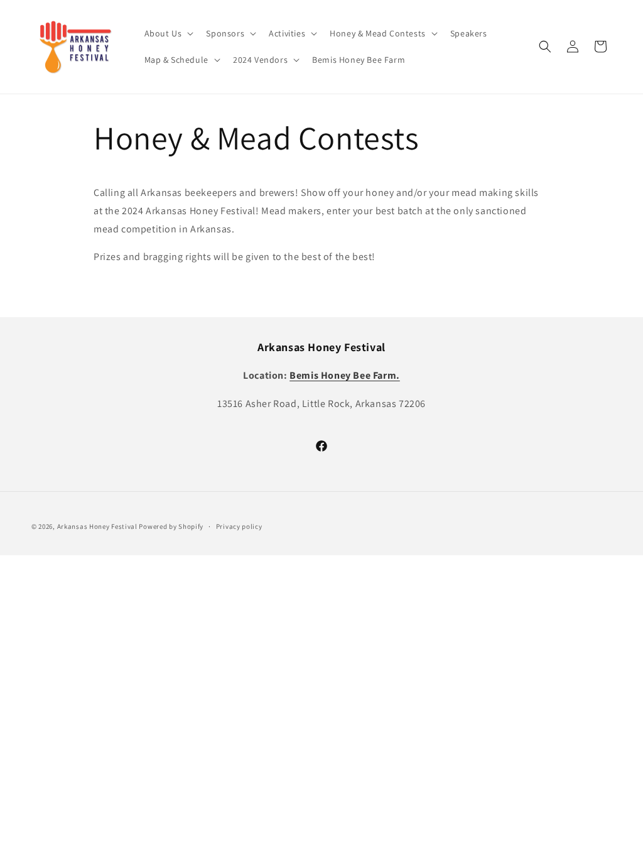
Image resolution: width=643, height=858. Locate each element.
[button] (168, 33)
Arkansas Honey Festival (97, 526)
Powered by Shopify (171, 526)
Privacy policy (239, 526)
